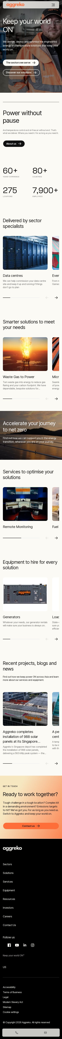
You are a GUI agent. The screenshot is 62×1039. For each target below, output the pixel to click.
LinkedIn (24, 945)
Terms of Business (12, 992)
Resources (9, 899)
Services (8, 881)
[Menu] (53, 5)
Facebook (9, 945)
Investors (8, 907)
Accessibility (9, 987)
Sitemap (7, 1007)
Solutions (8, 872)
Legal (5, 997)
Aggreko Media (16, 945)
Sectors (7, 864)
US (4, 967)
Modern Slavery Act (13, 1002)
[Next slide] (56, 298)
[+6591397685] (16, 1033)
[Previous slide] (47, 298)
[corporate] (15, 4)
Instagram (32, 945)
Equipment (9, 890)
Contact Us (9, 925)
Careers (7, 916)
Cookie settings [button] (11, 1012)
